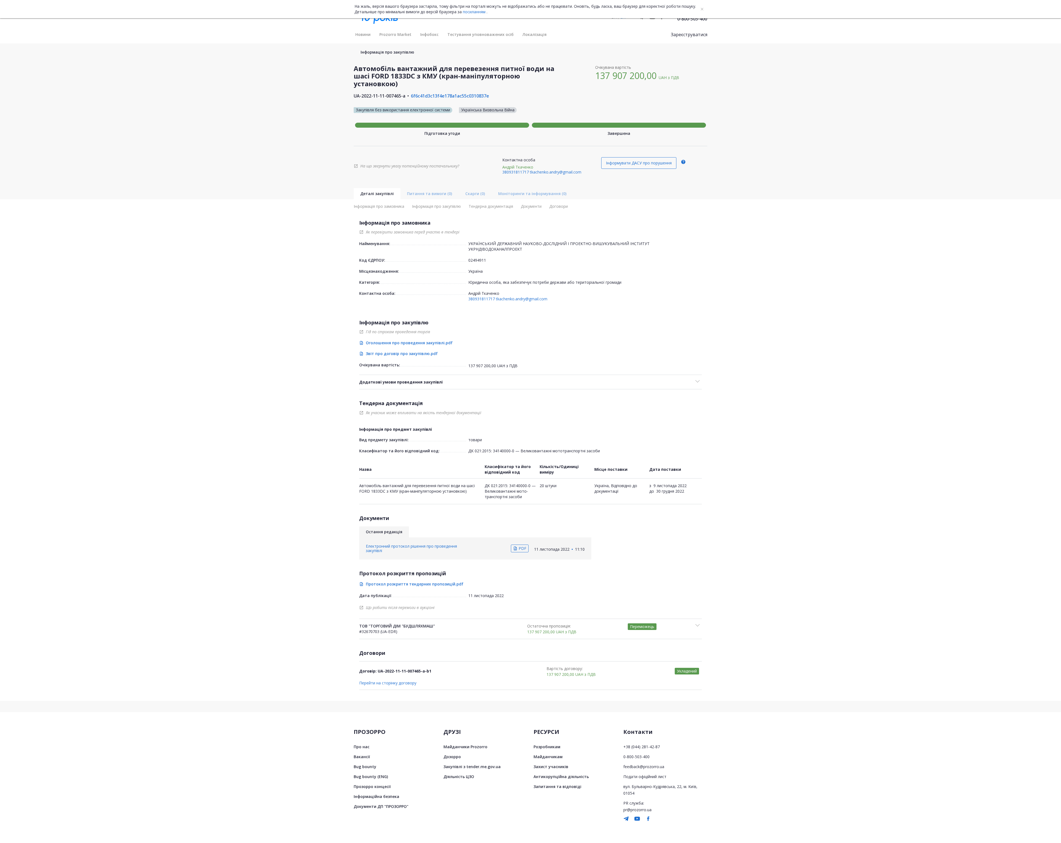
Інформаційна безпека (376, 796)
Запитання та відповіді (557, 786)
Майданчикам (548, 756)
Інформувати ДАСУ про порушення (639, 163)
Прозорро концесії (372, 786)
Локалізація (534, 34)
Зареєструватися (689, 34)
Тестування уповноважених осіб (480, 34)
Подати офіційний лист (644, 776)
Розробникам (547, 746)
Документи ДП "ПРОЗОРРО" (381, 806)
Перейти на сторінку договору (387, 683)
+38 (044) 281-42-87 (641, 746)
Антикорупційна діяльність (561, 776)
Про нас (361, 746)
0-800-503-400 (692, 19)
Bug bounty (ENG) (371, 776)
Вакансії (362, 756)
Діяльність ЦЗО (458, 776)
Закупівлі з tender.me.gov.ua (472, 766)
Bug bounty (365, 766)
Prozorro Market (395, 34)
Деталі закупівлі (377, 193)
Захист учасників (551, 766)
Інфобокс (429, 34)
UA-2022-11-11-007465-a (379, 96)
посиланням (474, 12)
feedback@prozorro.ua (643, 766)
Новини (363, 34)
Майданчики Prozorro (465, 746)
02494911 (477, 260)
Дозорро (452, 756)
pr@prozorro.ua (637, 809)
